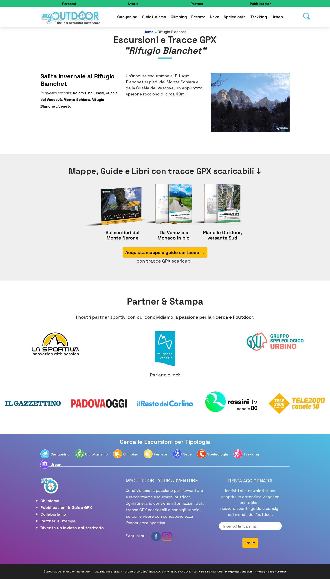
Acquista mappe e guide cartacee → (165, 130)
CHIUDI (257, 28)
